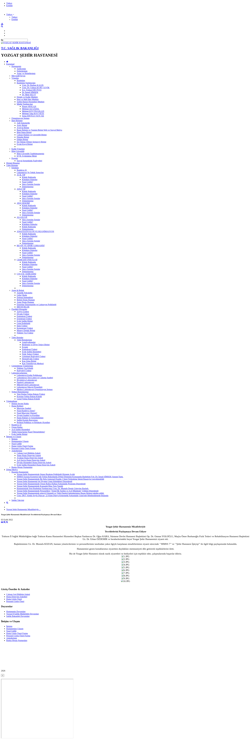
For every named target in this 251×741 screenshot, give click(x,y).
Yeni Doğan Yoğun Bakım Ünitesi (31, 394)
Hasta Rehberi (17, 406)
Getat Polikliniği (23, 323)
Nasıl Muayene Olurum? (27, 413)
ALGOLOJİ (22, 217)
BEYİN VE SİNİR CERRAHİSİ (30, 245)
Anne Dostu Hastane (25, 302)
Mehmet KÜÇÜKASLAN (33, 111)
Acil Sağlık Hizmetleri (21, 429)
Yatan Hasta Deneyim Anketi (29, 455)
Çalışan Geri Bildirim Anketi (28, 453)
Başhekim (21, 80)
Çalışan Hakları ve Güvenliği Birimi (32, 135)
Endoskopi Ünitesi (24, 316)
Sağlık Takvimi (18, 500)
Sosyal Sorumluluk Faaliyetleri (29, 161)
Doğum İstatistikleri (25, 297)
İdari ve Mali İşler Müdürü (28, 99)
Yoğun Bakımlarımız (20, 392)
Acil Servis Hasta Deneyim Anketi (31, 460)
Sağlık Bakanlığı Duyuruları (18, 616)
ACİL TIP (21, 175)
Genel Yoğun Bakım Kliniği (28, 399)
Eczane (25, 347)
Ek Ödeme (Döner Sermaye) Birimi (31, 142)
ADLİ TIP (21, 189)
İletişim (15, 439)
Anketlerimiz (17, 451)
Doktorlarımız (27, 187)
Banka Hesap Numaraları (22, 467)
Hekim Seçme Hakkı (20, 403)
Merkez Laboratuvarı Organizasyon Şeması (35, 389)
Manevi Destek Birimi (26, 330)
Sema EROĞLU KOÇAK (33, 116)
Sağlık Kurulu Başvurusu (27, 420)
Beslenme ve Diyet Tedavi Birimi (36, 345)
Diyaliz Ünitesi (23, 314)
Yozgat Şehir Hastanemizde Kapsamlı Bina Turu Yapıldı (40, 486)
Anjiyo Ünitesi (23, 311)
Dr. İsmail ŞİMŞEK (30, 92)
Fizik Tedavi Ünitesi (30, 354)
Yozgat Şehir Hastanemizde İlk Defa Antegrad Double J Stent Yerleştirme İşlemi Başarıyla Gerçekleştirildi (60, 479)
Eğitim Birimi (22, 139)
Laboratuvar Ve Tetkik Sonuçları (30, 172)
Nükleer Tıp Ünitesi (25, 333)
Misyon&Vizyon (18, 76)
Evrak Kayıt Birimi (25, 144)
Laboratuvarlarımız (19, 373)
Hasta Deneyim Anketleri (16, 597)
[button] (10, 14)
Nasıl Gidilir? (27, 182)
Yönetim (15, 78)
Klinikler (15, 168)
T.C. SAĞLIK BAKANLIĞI (20, 48)
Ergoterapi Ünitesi (24, 319)
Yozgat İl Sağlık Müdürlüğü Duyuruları (22, 614)
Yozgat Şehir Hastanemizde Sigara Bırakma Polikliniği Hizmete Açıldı (46, 474)
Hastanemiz (16, 66)
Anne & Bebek (18, 290)
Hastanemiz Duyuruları (15, 611)
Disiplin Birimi (23, 137)
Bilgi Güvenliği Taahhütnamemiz (30, 153)
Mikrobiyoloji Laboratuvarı (28, 385)
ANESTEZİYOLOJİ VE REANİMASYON (35, 231)
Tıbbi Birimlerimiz (24, 340)
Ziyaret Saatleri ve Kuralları (28, 415)
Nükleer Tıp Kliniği (25, 368)
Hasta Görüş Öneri (14, 599)
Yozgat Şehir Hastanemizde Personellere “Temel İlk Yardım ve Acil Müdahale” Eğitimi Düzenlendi (57, 491)
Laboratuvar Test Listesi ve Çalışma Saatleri (35, 378)
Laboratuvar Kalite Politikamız (29, 375)
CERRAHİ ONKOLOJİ (27, 260)
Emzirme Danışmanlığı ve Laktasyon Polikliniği (36, 304)
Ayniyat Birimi (23, 128)
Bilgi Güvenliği (18, 151)
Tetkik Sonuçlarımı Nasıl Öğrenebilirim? (28, 432)
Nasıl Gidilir (17, 444)
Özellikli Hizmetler (19, 309)
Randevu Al (22, 170)
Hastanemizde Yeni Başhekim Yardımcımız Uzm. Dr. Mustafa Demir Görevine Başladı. (53, 488)
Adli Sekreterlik (23, 123)
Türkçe (9, 3)
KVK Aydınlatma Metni (27, 156)
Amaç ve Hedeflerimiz (26, 73)
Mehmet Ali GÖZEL (30, 109)
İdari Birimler (17, 120)
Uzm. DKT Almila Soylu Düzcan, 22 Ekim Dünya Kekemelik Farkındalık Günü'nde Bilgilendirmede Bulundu (62, 495)
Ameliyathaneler (29, 342)
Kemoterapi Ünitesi (25, 328)
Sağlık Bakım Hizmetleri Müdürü (30, 102)
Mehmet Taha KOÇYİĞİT (33, 113)
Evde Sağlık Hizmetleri (31, 352)
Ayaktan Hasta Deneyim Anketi (30, 458)
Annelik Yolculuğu (24, 293)
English (9, 5)
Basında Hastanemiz (20, 472)
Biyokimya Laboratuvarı (27, 380)
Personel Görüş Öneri (15, 601)
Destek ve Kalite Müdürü (27, 97)
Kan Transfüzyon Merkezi (33, 363)
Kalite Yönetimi (18, 149)
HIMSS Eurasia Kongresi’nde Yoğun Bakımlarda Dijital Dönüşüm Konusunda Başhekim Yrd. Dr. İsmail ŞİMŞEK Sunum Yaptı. (70, 477)
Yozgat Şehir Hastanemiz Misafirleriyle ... (23, 509)
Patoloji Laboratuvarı (25, 382)
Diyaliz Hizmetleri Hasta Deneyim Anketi (34, 462)
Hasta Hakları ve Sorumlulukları (30, 418)
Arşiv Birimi (22, 125)
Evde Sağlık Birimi (25, 321)
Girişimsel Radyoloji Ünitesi (33, 356)
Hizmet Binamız (13, 163)
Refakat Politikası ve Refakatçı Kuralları (33, 422)
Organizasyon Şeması (20, 118)
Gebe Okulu (22, 295)
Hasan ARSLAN (29, 106)
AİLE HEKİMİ (23, 203)
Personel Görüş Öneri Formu (23, 448)
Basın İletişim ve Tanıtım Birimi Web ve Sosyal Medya (39, 130)
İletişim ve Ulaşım (13, 436)
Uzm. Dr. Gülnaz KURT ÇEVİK (36, 87)
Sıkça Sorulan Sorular (31, 184)
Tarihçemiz (21, 69)
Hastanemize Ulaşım (20, 441)
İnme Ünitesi (22, 326)
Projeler (15, 158)
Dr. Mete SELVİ (29, 95)
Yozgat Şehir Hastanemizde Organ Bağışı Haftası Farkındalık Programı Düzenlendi (51, 484)
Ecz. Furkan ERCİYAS (31, 90)
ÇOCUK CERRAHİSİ (26, 274)
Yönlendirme (11, 401)
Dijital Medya (12, 469)
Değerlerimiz (22, 71)
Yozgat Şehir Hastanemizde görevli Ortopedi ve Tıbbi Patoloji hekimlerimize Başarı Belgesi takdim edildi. (60, 493)
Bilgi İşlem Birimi (24, 132)
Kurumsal (10, 64)
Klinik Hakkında (29, 177)
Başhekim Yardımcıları (26, 83)
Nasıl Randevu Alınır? (26, 411)
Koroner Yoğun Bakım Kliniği (29, 396)
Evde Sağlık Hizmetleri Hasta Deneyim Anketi (36, 465)
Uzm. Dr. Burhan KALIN (33, 85)
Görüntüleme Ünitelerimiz (22, 366)
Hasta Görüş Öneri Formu (22, 446)
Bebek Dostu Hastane (26, 300)
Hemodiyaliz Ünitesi (30, 359)
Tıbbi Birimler (12, 165)
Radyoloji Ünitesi (24, 370)
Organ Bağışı (17, 427)
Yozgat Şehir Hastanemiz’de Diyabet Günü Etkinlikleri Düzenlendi (44, 481)
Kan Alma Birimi (29, 361)
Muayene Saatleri (24, 408)
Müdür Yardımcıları (25, 104)
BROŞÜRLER (23, 307)
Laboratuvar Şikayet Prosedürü (29, 387)
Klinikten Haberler (29, 179)
